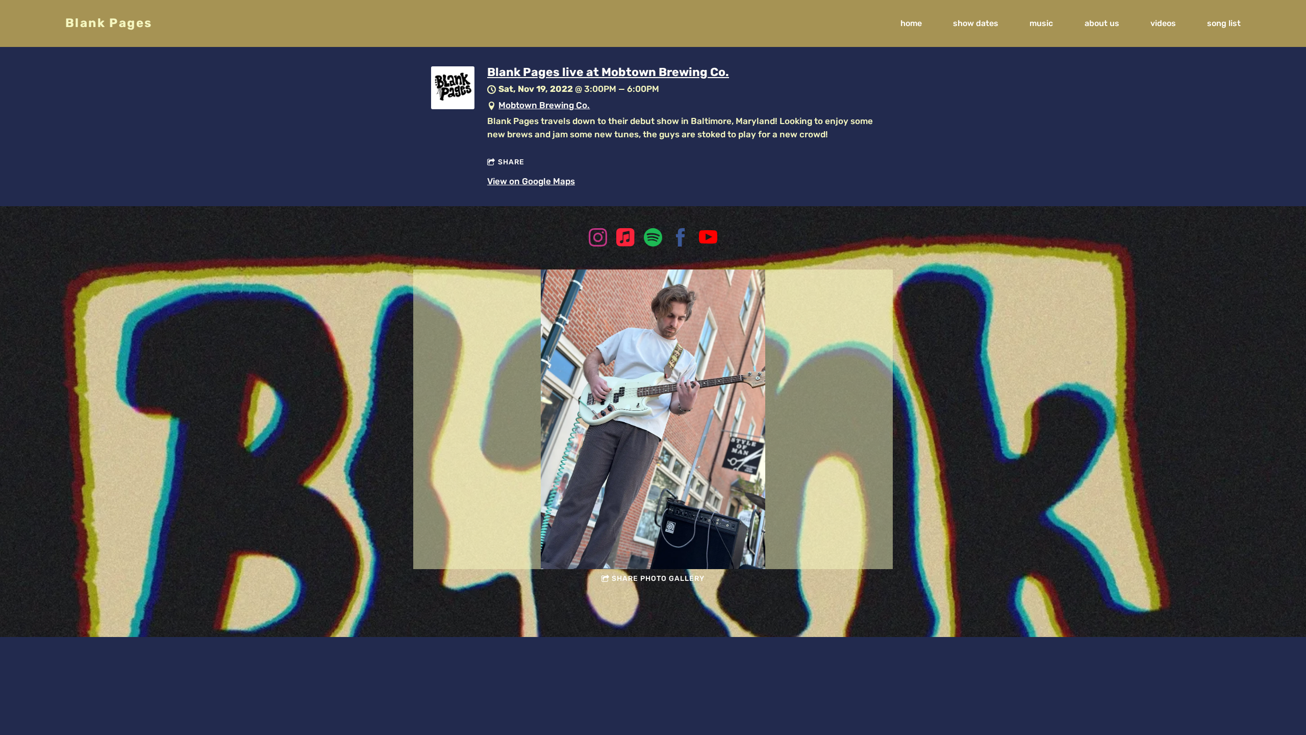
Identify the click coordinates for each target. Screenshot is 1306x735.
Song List (1224, 23)
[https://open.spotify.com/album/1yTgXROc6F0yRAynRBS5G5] (653, 239)
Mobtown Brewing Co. (544, 105)
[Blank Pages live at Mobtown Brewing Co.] (452, 106)
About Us (1102, 23)
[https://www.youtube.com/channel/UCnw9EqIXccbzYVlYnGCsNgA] (708, 239)
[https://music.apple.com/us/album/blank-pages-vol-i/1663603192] (625, 239)
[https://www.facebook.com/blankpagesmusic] (680, 239)
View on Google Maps (531, 181)
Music (1041, 23)
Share (511, 162)
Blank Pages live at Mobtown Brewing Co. (608, 72)
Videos (1163, 23)
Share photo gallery (658, 578)
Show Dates (975, 23)
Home (911, 23)
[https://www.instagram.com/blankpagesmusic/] (598, 239)
